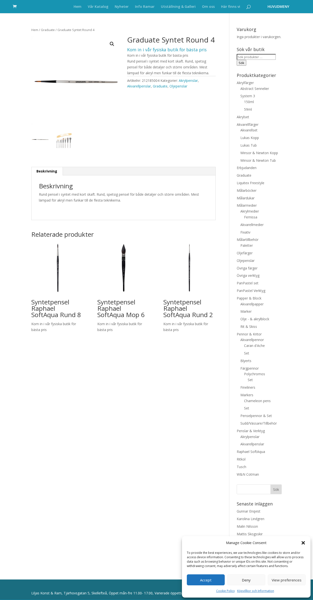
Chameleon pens (257, 400)
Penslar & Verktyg (251, 431)
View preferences (287, 580)
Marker (246, 311)
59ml (248, 109)
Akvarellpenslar (139, 86)
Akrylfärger (245, 82)
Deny (246, 580)
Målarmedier (247, 205)
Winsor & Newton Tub (258, 160)
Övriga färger (247, 268)
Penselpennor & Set (256, 415)
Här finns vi (230, 7)
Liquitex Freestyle (250, 183)
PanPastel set (247, 283)
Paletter (246, 245)
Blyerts (245, 360)
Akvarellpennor (252, 339)
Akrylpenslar (188, 80)
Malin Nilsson (247, 526)
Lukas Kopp (249, 137)
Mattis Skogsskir (250, 534)
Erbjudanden (247, 167)
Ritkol (241, 459)
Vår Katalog (98, 7)
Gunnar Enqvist (248, 511)
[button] (303, 542)
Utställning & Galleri (178, 7)
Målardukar (246, 198)
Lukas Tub (248, 145)
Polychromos (254, 374)
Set (246, 353)
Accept (206, 580)
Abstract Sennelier (254, 88)
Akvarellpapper (252, 304)
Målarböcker (247, 190)
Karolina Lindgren (250, 518)
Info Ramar (145, 7)
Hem (77, 7)
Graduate (48, 30)
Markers (246, 395)
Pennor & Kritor (249, 334)
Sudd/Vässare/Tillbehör (258, 423)
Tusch (241, 466)
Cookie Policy (225, 591)
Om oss (208, 7)
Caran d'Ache (254, 345)
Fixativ (245, 232)
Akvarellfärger (247, 124)
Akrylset (243, 117)
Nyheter (122, 7)
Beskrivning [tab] (46, 171)
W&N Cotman (248, 474)
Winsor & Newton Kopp (259, 152)
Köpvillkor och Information (255, 591)
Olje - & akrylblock (254, 319)
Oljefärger (245, 253)
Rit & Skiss (248, 326)
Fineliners (247, 387)
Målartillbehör (247, 239)
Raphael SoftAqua (251, 451)
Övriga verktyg (248, 275)
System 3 (247, 96)
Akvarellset (248, 130)
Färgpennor (249, 368)
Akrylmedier (249, 211)
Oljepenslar (178, 86)
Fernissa (250, 217)
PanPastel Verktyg (251, 290)
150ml (249, 101)
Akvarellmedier (252, 224)
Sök (241, 63)
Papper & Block (249, 298)
